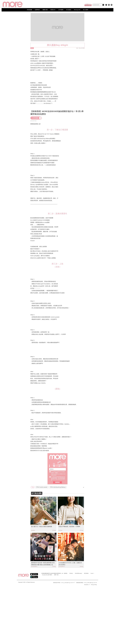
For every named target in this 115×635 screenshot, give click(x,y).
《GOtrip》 (71, 573)
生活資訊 (68, 9)
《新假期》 (65, 573)
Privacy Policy (94, 584)
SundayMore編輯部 (35, 566)
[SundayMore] (12, 4)
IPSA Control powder (42, 487)
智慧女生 (53, 9)
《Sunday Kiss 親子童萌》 (47, 574)
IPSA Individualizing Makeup (58, 487)
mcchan (33, 530)
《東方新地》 (86, 573)
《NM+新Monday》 (78, 573)
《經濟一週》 (56, 574)
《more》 (92, 573)
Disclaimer (86, 584)
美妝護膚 (29, 9)
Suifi (77, 48)
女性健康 (60, 9)
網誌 (32, 48)
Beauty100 (77, 9)
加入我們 (85, 9)
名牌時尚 (37, 9)
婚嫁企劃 (45, 9)
